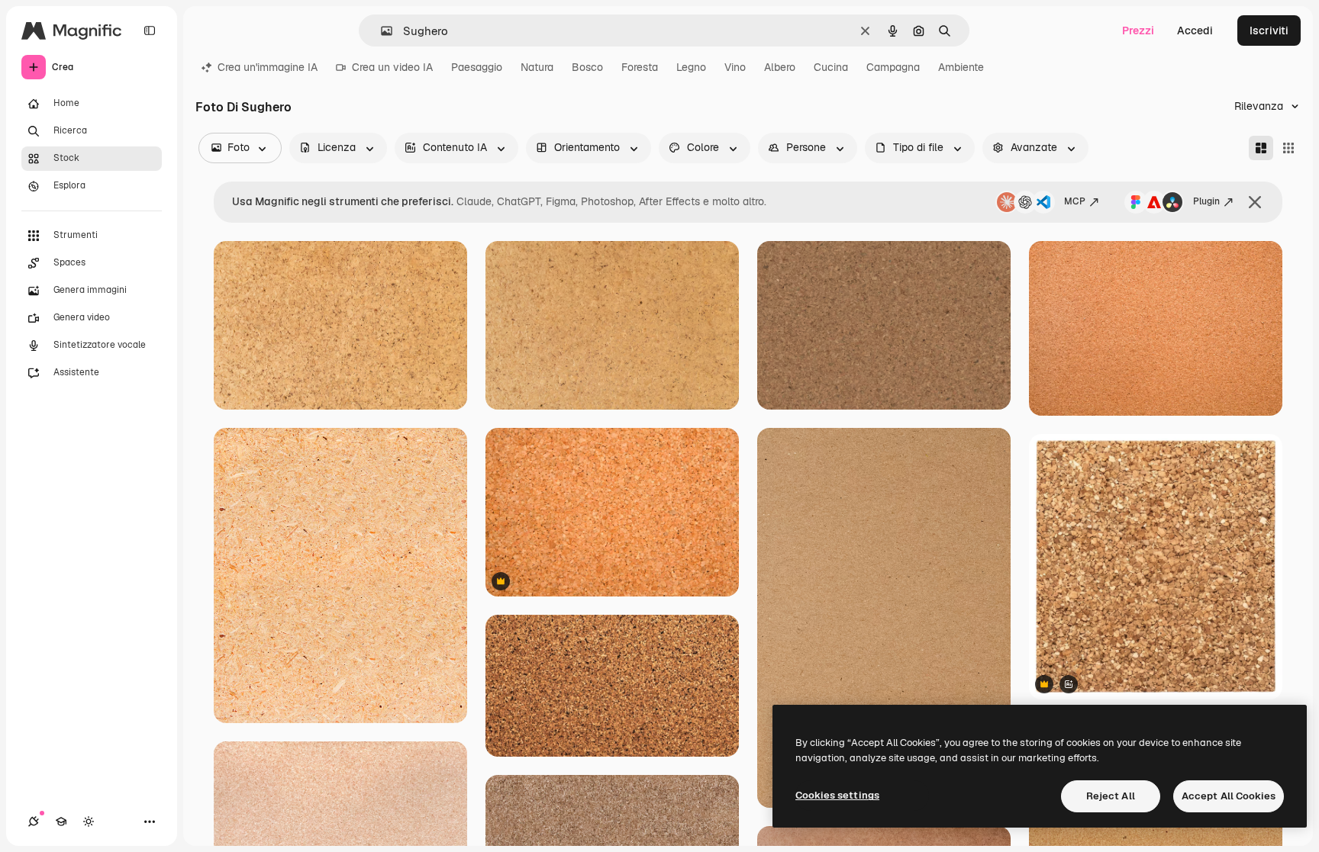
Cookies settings (837, 795)
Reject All (1110, 795)
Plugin (1206, 201)
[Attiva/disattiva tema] (88, 821)
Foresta (639, 67)
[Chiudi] (1255, 202)
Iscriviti (1269, 30)
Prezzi (1138, 30)
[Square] (1288, 148)
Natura (537, 67)
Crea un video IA (392, 67)
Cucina (831, 67)
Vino (735, 67)
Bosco (587, 67)
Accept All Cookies (1228, 795)
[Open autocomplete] (381, 31)
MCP (1074, 201)
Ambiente (961, 67)
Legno (691, 67)
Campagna (893, 67)
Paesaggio (476, 67)
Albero (779, 67)
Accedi (1195, 30)
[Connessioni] (33, 821)
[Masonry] (1261, 148)
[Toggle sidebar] (149, 30)
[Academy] (61, 821)
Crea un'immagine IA (268, 67)
